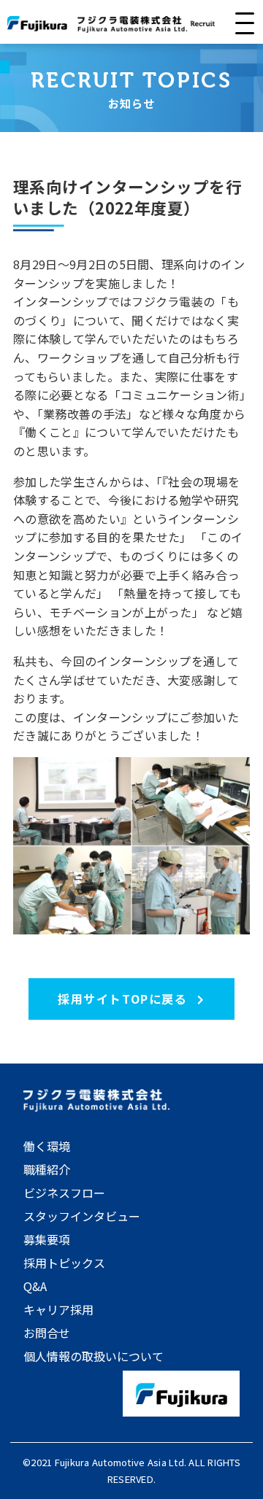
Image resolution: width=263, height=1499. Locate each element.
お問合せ (46, 1332)
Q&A (35, 1286)
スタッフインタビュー (81, 1216)
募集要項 (46, 1239)
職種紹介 (46, 1169)
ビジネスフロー (64, 1192)
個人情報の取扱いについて (93, 1356)
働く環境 (46, 1146)
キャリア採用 (58, 1309)
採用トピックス (64, 1262)
